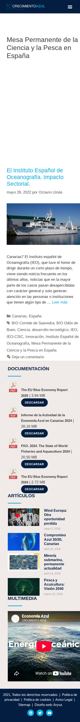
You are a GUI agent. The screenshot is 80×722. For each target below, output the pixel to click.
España (35, 316)
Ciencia (23, 330)
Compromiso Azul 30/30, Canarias (55, 539)
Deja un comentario (28, 357)
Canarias (19, 316)
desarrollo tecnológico (50, 330)
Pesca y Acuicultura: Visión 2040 (54, 584)
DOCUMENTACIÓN (28, 368)
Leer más (60, 302)
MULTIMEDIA (22, 598)
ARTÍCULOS (21, 495)
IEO (74, 330)
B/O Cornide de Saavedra (33, 323)
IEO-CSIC (15, 337)
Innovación (35, 337)
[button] (70, 6)
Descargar (34, 402)
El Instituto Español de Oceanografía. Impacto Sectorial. (35, 177)
